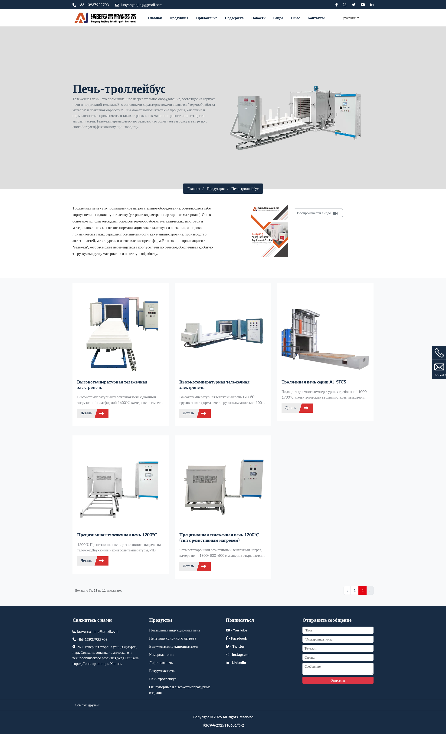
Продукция (179, 18)
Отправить (338, 680)
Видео (278, 18)
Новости (258, 18)
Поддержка (234, 18)
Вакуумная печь (161, 670)
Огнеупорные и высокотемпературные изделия (179, 690)
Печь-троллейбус (162, 678)
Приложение (206, 18)
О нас (295, 18)
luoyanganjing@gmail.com (141, 4)
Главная (155, 18)
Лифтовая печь (161, 662)
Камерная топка (161, 654)
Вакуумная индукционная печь (173, 646)
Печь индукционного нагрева (172, 638)
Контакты (316, 18)
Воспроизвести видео (314, 213)
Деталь (86, 413)
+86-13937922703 (93, 4)
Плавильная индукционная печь (174, 630)
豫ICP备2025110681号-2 (223, 725)
